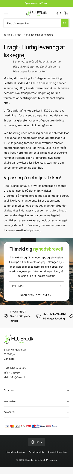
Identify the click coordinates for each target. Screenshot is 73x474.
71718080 (14, 372)
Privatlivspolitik (36, 452)
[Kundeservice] (59, 13)
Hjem (10, 34)
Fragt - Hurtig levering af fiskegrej (34, 34)
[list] (36, 316)
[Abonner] (60, 285)
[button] (6, 13)
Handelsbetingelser (15, 452)
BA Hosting (51, 460)
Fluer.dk (29, 460)
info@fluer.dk (18, 377)
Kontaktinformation (57, 452)
